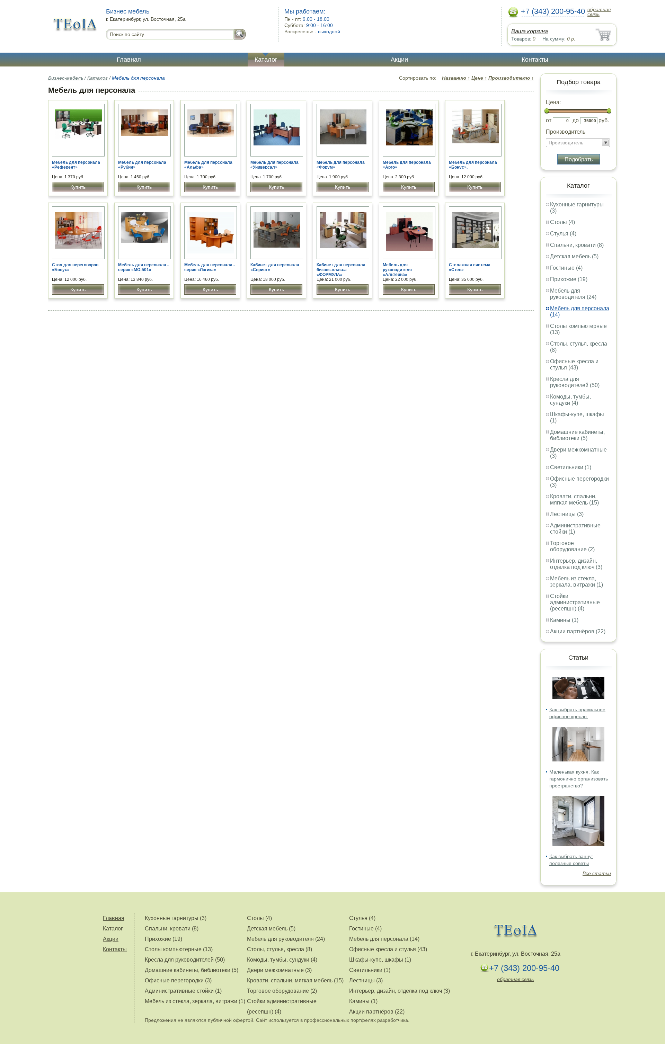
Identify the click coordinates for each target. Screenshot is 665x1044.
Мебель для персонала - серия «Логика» (209, 267)
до (576, 120)
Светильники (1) (570, 467)
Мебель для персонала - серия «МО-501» (143, 267)
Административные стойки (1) (183, 991)
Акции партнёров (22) (577, 631)
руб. (603, 120)
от (548, 120)
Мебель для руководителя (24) (573, 294)
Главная (129, 59)
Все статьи (597, 873)
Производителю (511, 78)
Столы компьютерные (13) (179, 949)
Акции (399, 59)
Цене (479, 78)
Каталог (266, 59)
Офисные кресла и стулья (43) (574, 364)
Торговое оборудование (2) (572, 546)
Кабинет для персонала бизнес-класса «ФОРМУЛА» (341, 269)
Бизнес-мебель (65, 78)
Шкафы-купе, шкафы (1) (380, 960)
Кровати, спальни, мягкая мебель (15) (574, 499)
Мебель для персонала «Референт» (76, 165)
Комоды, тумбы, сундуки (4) (570, 400)
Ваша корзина (529, 31)
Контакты (535, 59)
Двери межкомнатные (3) (279, 970)
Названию (456, 78)
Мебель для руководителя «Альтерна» (397, 269)
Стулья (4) (563, 234)
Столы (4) (562, 222)
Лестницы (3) (567, 514)
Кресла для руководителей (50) (575, 382)
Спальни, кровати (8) (577, 245)
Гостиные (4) (566, 268)
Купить (78, 187)
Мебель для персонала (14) (384, 939)
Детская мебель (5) (574, 256)
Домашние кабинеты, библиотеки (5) (577, 435)
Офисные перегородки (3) (178, 980)
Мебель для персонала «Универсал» (274, 165)
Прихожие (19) (568, 279)
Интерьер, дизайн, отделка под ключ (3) (576, 564)
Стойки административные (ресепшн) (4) (575, 602)
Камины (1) (564, 620)
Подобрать (579, 159)
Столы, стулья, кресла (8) (279, 949)
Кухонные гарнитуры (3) (175, 918)
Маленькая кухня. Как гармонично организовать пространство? (578, 778)
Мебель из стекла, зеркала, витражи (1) (576, 581)
